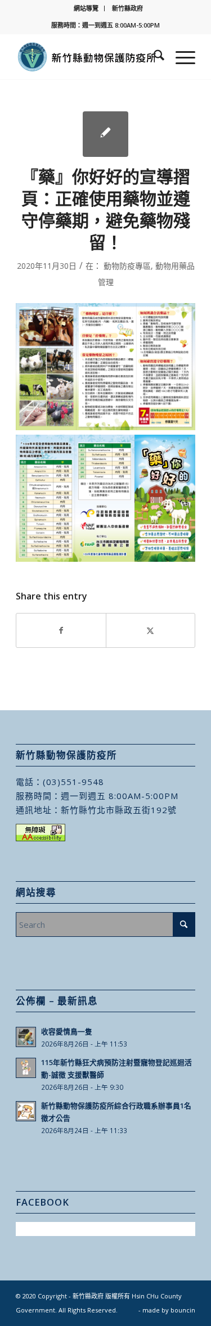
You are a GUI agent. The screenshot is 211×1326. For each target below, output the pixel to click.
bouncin (182, 1310)
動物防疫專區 (127, 265)
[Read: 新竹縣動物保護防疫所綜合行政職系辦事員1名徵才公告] (26, 1111)
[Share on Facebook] (60, 630)
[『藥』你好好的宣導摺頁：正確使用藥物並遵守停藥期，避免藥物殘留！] (105, 134)
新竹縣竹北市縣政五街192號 (119, 809)
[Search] (153, 56)
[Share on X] (150, 630)
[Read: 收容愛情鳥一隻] (26, 1037)
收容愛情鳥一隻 (66, 1031)
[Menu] (179, 56)
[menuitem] (86, 8)
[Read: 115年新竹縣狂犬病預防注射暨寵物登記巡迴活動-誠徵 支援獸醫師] (26, 1068)
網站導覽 (86, 8)
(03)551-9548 (73, 781)
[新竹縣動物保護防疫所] (87, 56)
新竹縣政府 (127, 8)
